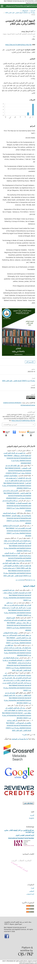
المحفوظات (25, 11)
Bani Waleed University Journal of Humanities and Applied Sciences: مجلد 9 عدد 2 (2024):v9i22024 (17, 495)
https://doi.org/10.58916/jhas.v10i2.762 (18, 45)
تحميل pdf (29, 362)
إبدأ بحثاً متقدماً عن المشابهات (19, 739)
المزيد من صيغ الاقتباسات (10, 424)
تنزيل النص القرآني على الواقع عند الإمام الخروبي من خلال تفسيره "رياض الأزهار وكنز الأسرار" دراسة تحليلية (16, 605)
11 (31, 580)
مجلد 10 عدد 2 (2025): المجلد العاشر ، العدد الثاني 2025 (20, 13)
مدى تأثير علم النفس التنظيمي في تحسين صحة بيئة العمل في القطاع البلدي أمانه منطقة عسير (17, 710)
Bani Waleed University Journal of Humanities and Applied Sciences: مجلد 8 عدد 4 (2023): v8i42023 (17, 548)
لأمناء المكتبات (30, 894)
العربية (32, 815)
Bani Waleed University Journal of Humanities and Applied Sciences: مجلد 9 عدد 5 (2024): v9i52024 (16, 485)
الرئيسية (32, 11)
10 (29, 580)
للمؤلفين (31, 891)
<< (34, 580)
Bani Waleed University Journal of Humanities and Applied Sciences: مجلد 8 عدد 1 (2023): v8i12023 (17, 700)
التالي (25, 735)
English (31, 818)
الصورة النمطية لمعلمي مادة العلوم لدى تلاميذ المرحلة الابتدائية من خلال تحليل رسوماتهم (17, 620)
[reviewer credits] (19, 795)
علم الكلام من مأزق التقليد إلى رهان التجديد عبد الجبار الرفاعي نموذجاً (17, 647)
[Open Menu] (2, 6)
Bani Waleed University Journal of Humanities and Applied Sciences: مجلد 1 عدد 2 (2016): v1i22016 (18, 470)
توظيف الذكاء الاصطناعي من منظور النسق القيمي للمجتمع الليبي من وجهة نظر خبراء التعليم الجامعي (17, 635)
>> (16, 580)
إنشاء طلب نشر (28, 803)
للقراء (32, 888)
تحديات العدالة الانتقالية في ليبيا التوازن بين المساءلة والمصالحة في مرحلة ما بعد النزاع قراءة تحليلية (17, 660)
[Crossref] (18, 760)
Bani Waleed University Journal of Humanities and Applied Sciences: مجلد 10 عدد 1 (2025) (17, 597)
